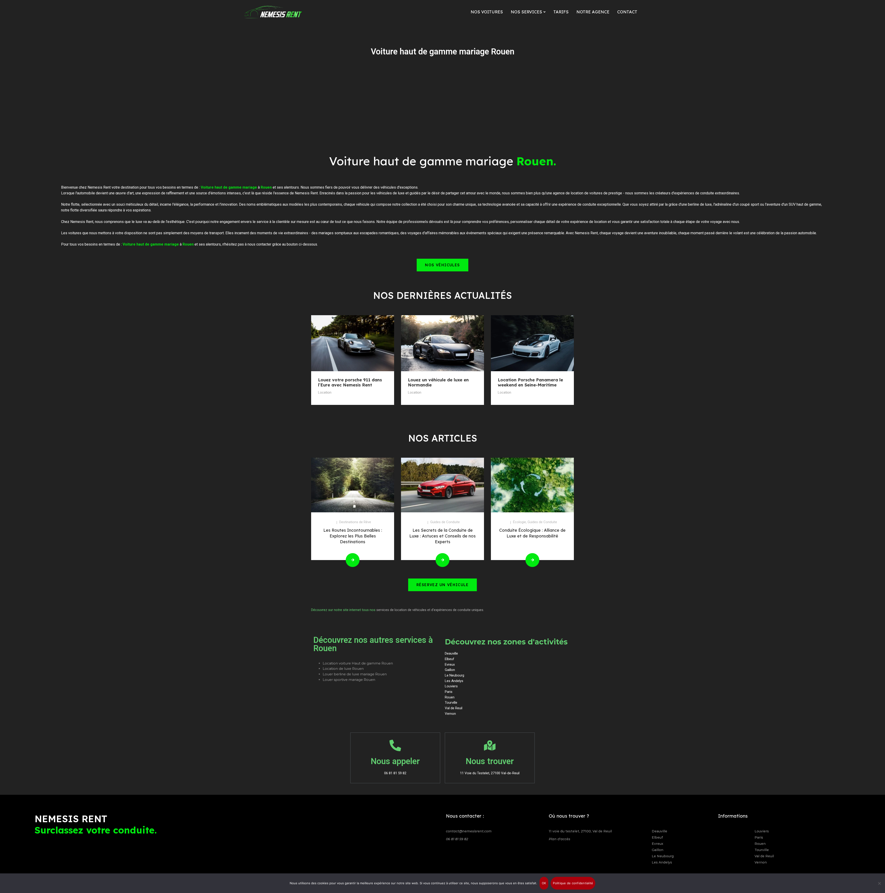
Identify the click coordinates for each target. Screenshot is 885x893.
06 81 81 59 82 (457, 839)
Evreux (657, 844)
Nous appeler (395, 761)
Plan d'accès (559, 839)
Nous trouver (490, 761)
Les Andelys (662, 862)
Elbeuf (657, 837)
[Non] (879, 883)
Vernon (761, 862)
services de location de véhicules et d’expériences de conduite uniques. (430, 610)
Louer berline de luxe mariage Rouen (355, 674)
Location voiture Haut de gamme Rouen (358, 663)
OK (544, 883)
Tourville (762, 850)
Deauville (659, 831)
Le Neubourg (663, 856)
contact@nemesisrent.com (469, 831)
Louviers (762, 831)
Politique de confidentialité (573, 883)
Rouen (760, 844)
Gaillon (657, 850)
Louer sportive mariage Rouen (349, 679)
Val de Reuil (764, 856)
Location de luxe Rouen (343, 668)
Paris (759, 837)
